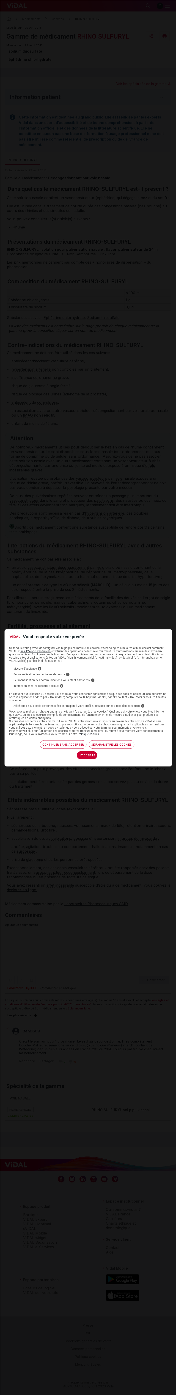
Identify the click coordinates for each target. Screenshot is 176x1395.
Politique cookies (88, 734)
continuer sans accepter (63, 744)
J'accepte (87, 755)
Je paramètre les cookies (111, 744)
